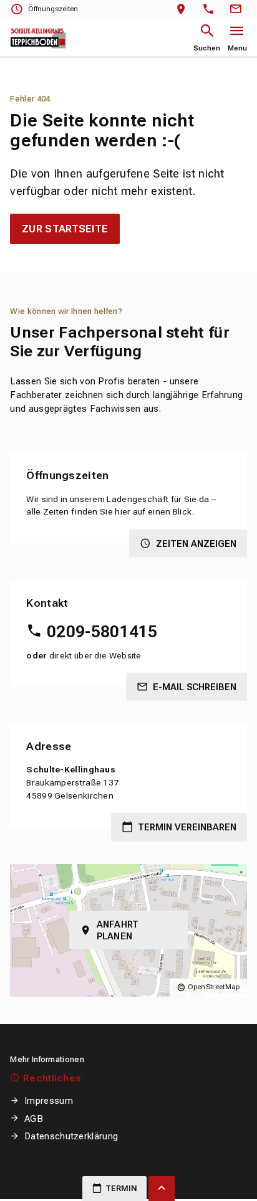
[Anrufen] (211, 9)
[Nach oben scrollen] (161, 1188)
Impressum (48, 1100)
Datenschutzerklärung (71, 1136)
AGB (33, 1118)
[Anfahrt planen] (184, 9)
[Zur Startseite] (38, 38)
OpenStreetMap (214, 987)
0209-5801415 (102, 631)
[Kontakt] (237, 9)
